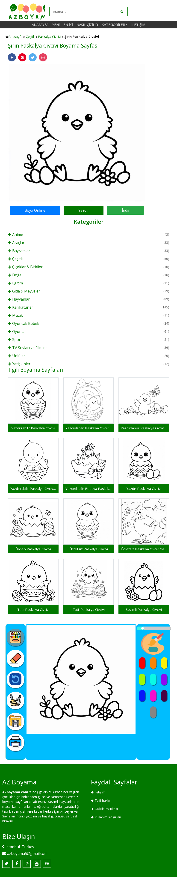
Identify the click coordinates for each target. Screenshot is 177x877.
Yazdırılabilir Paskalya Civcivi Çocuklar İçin (144, 428)
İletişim (138, 24)
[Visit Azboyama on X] (6, 864)
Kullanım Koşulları (108, 817)
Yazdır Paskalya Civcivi (143, 488)
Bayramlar (21, 250)
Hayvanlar (21, 299)
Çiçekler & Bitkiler (27, 266)
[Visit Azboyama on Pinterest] (47, 864)
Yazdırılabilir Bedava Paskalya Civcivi (88, 488)
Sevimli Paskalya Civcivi (144, 609)
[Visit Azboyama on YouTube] (37, 864)
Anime (17, 234)
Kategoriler (113, 24)
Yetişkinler (21, 363)
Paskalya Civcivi (49, 36)
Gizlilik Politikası (106, 809)
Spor (16, 339)
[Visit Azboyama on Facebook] (16, 864)
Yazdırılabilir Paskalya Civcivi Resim (88, 428)
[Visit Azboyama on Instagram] (27, 864)
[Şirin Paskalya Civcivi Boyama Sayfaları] (77, 132)
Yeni (56, 24)
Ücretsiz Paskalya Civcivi (88, 549)
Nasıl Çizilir (87, 24)
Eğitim (17, 283)
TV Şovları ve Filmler (29, 347)
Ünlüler (18, 355)
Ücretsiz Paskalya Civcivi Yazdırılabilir (144, 549)
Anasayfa (40, 24)
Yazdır (83, 210)
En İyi (68, 24)
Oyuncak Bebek (25, 323)
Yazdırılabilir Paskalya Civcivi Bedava (33, 488)
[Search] (121, 11)
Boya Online (34, 210)
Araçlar (18, 242)
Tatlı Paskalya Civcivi (33, 609)
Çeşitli (30, 36)
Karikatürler (22, 307)
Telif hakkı (102, 800)
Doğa (16, 274)
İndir (126, 210)
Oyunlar (19, 331)
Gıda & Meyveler (26, 291)
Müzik (17, 315)
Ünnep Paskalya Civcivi (33, 549)
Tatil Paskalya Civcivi (89, 609)
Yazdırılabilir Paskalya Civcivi (33, 428)
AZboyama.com (15, 792)
